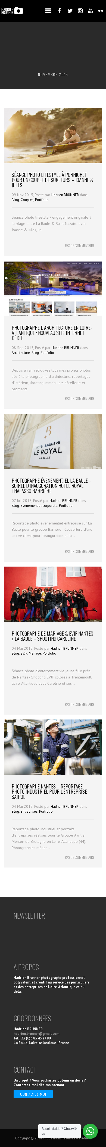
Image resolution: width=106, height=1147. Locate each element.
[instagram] (80, 10)
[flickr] (101, 10)
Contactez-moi (33, 1094)
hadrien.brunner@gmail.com (36, 1033)
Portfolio (42, 199)
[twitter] (70, 10)
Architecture (21, 352)
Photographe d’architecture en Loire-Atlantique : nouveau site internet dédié (52, 332)
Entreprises (29, 811)
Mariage (35, 653)
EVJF (24, 653)
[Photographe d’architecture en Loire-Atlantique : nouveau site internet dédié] (53, 314)
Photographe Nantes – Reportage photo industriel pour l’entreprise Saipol (49, 791)
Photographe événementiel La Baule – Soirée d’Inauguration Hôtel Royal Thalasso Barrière (52, 485)
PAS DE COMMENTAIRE (79, 245)
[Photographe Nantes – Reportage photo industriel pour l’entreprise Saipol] (53, 773)
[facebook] (59, 10)
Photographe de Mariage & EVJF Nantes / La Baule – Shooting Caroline (52, 635)
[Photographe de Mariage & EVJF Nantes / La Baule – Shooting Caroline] (53, 620)
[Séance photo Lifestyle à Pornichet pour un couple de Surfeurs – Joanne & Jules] (53, 161)
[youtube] (90, 10)
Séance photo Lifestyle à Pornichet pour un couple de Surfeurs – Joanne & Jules (52, 179)
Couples (27, 199)
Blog (15, 199)
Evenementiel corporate (39, 505)
